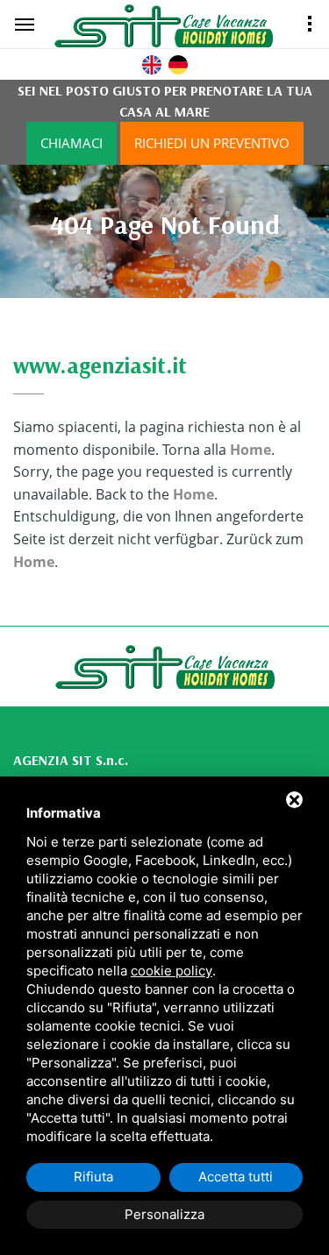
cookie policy (171, 970)
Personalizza (164, 1214)
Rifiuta (93, 1176)
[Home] (185, 25)
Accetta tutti (235, 1176)
